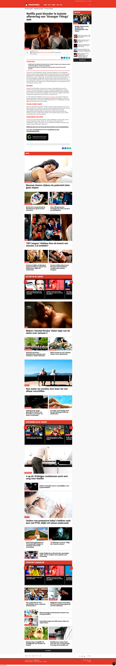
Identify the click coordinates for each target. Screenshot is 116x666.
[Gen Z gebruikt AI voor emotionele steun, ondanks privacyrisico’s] (36, 588)
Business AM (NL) (29, 661)
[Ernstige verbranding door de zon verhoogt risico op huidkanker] (60, 396)
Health (27, 385)
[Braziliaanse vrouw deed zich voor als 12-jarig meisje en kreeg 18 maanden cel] (60, 627)
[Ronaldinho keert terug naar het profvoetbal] (34, 566)
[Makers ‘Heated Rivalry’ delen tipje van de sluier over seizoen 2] (48, 302)
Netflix (27, 48)
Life (61, 5)
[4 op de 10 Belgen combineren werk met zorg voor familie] (48, 447)
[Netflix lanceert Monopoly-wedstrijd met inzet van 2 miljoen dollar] (75, 44)
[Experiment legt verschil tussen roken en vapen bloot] (31, 618)
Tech (57, 5)
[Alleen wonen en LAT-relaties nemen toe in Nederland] (60, 338)
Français (90, 1)
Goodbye (45, 661)
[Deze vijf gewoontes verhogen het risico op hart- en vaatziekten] (60, 192)
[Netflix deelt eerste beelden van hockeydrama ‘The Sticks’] (34, 425)
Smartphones (53, 599)
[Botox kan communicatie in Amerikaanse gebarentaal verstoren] (36, 192)
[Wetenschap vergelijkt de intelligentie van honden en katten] (36, 627)
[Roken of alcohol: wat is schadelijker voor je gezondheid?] (31, 483)
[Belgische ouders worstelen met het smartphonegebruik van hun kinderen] (60, 588)
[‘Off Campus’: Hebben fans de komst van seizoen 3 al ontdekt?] (48, 214)
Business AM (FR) (37, 661)
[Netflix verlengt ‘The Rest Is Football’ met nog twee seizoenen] (75, 39)
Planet (54, 5)
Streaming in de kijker (38, 8)
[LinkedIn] (84, 655)
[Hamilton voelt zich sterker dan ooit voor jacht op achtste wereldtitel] (54, 280)
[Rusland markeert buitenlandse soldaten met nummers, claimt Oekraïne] (36, 338)
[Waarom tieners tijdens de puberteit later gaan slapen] (48, 156)
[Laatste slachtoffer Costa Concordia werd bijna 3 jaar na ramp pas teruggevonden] (75, 49)
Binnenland (28, 472)
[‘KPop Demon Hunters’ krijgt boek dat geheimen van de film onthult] (54, 425)
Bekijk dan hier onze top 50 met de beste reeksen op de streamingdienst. (47, 127)
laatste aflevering (51, 97)
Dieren (27, 638)
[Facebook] (80, 655)
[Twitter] (82, 655)
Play (49, 5)
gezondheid (28, 181)
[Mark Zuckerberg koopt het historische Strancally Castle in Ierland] (34, 280)
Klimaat (27, 262)
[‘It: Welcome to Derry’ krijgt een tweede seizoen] (60, 527)
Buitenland (28, 349)
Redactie (36, 51)
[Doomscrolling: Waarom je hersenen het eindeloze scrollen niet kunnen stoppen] (60, 250)
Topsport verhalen (48, 8)
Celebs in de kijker (29, 8)
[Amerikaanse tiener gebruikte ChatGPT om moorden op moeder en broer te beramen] (36, 396)
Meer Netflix (85, 60)
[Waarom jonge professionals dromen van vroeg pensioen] (31, 610)
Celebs (67, 289)
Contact (89, 661)
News (45, 5)
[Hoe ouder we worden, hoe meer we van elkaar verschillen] (48, 360)
